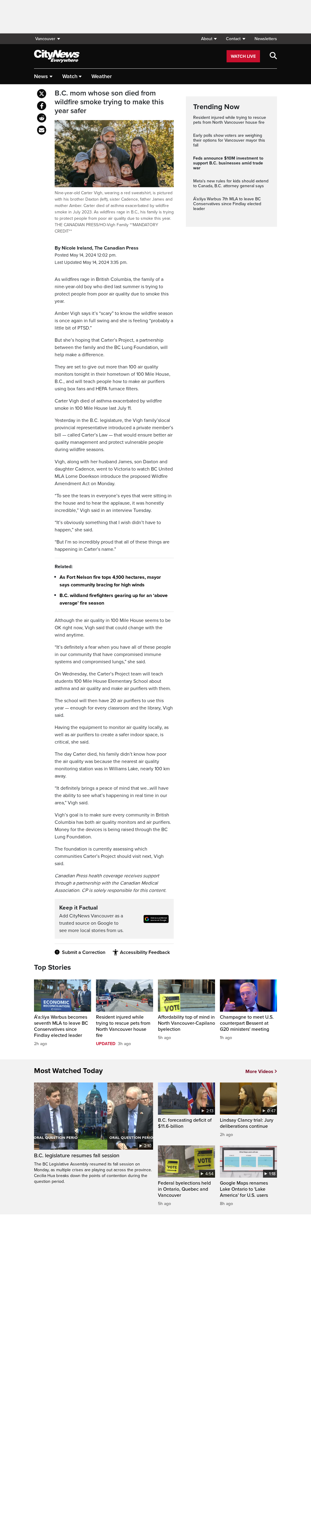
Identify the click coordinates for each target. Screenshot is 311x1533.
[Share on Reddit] (41, 118)
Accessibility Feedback (145, 952)
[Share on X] (41, 93)
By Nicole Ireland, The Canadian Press (96, 248)
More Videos (259, 1072)
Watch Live (243, 56)
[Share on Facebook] (41, 105)
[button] (208, 38)
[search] (273, 56)
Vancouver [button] (45, 38)
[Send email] (41, 130)
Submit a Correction (83, 952)
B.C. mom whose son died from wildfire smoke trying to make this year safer (109, 102)
